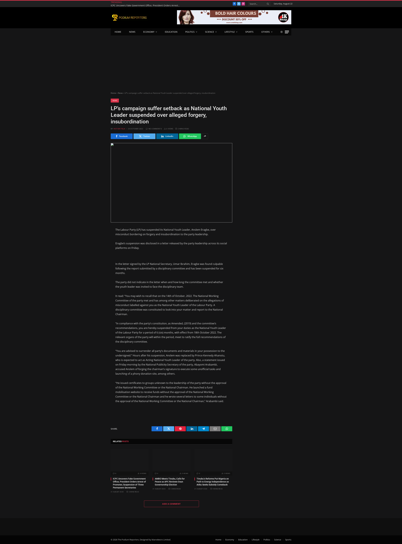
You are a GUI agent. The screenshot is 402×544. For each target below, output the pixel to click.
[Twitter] (100, 245)
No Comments (155, 129)
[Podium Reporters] (129, 18)
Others (265, 31)
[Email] (100, 261)
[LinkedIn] (100, 253)
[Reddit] (100, 268)
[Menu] (287, 31)
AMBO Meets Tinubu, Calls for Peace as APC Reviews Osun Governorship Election (170, 481)
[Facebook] (100, 238)
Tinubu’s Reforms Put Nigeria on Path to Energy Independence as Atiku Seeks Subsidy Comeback (213, 481)
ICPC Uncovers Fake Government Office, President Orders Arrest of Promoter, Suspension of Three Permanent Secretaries (146, 5)
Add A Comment (171, 503)
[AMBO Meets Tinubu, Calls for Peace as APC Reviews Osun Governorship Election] (171, 460)
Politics (190, 31)
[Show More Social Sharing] (205, 136)
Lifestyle (230, 31)
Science (209, 31)
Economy (148, 31)
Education (171, 31)
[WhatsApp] (100, 276)
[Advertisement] (201, 59)
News (132, 31)
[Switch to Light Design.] (281, 32)
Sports (249, 31)
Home (118, 31)
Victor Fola (119, 129)
